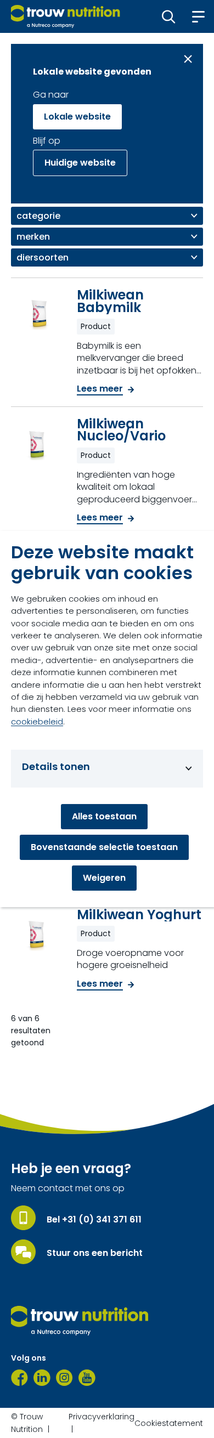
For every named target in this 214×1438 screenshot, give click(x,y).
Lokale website (77, 116)
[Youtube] (86, 1377)
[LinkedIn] (41, 1377)
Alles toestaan (104, 816)
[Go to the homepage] (79, 1320)
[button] (169, 16)
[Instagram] (64, 1377)
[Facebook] (19, 1377)
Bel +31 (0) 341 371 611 (94, 1220)
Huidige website (80, 162)
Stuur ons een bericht (95, 1253)
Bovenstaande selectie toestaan (104, 847)
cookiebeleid (37, 721)
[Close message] (188, 59)
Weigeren (104, 877)
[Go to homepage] (65, 16)
